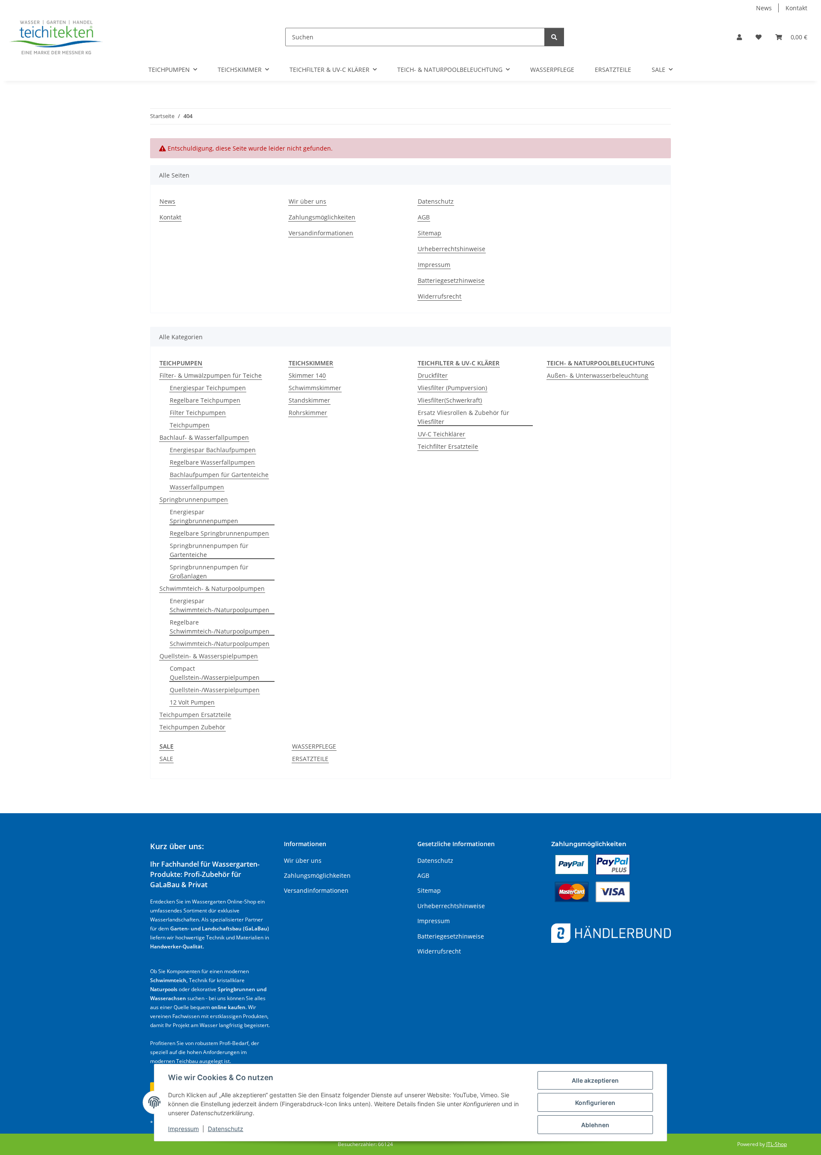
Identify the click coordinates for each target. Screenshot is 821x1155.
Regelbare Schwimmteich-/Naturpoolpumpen (219, 626)
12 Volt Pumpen (192, 702)
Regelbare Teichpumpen (205, 400)
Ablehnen (595, 1124)
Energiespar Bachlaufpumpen (213, 450)
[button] (739, 37)
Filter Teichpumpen (198, 413)
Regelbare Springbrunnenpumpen (219, 533)
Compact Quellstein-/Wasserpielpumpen (215, 672)
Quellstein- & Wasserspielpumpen (208, 656)
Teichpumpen (190, 425)
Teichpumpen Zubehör (192, 727)
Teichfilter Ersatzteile (448, 446)
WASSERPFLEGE (314, 746)
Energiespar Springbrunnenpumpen (204, 516)
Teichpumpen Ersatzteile (195, 715)
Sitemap (429, 233)
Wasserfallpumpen (197, 487)
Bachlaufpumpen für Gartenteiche (219, 475)
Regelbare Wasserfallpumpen (212, 462)
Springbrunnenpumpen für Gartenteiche (209, 550)
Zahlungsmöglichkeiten (322, 217)
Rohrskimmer (308, 413)
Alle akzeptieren (595, 1080)
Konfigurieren (595, 1102)
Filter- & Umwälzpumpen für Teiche (210, 375)
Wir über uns (307, 201)
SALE (166, 759)
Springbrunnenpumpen (193, 499)
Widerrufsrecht (439, 296)
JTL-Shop (776, 1144)
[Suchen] (554, 37)
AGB (424, 217)
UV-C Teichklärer (441, 434)
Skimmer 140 (307, 375)
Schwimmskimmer (315, 388)
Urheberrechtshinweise (451, 249)
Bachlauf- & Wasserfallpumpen (204, 437)
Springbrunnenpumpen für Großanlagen (209, 571)
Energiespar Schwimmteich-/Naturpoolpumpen (219, 605)
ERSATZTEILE (310, 759)
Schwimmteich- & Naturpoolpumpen (212, 588)
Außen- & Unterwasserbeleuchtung (597, 375)
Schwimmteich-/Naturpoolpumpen (219, 644)
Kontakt (796, 8)
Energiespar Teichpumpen (208, 388)
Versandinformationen (321, 233)
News (764, 8)
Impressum (183, 1128)
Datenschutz (225, 1128)
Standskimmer (309, 400)
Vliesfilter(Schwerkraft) (450, 400)
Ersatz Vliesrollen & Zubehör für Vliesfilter (463, 417)
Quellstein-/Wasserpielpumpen (215, 690)
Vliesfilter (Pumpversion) (452, 388)
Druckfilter (433, 375)
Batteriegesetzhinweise (451, 280)
